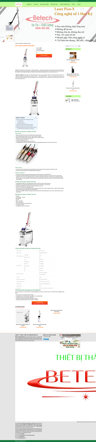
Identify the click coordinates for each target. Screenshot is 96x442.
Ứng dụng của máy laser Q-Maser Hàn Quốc (25, 125)
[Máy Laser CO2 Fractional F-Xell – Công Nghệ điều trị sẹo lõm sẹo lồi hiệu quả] (73, 69)
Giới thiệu (36, 4)
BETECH (36, 335)
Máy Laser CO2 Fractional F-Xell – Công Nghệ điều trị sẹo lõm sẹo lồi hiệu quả (73, 75)
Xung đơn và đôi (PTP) (22, 123)
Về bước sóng (20, 120)
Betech (36, 298)
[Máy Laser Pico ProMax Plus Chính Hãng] (23, 316)
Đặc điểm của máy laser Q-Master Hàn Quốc (25, 119)
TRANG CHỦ (29, 4)
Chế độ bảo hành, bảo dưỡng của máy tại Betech (26, 128)
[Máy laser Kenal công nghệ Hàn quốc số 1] (73, 83)
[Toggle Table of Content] (35, 118)
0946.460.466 (23, 327)
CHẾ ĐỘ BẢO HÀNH (47, 336)
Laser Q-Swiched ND (26, 188)
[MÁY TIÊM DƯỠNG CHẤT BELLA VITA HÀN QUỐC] (73, 55)
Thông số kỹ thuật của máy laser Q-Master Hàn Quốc (26, 127)
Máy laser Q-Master (20, 74)
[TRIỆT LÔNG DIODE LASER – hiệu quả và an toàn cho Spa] (67, 100)
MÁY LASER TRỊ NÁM (44, 4)
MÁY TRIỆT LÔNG (54, 4)
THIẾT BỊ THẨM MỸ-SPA (65, 4)
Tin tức (73, 4)
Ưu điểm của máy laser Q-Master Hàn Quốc (25, 124)
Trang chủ (17, 43)
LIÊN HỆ (78, 4)
